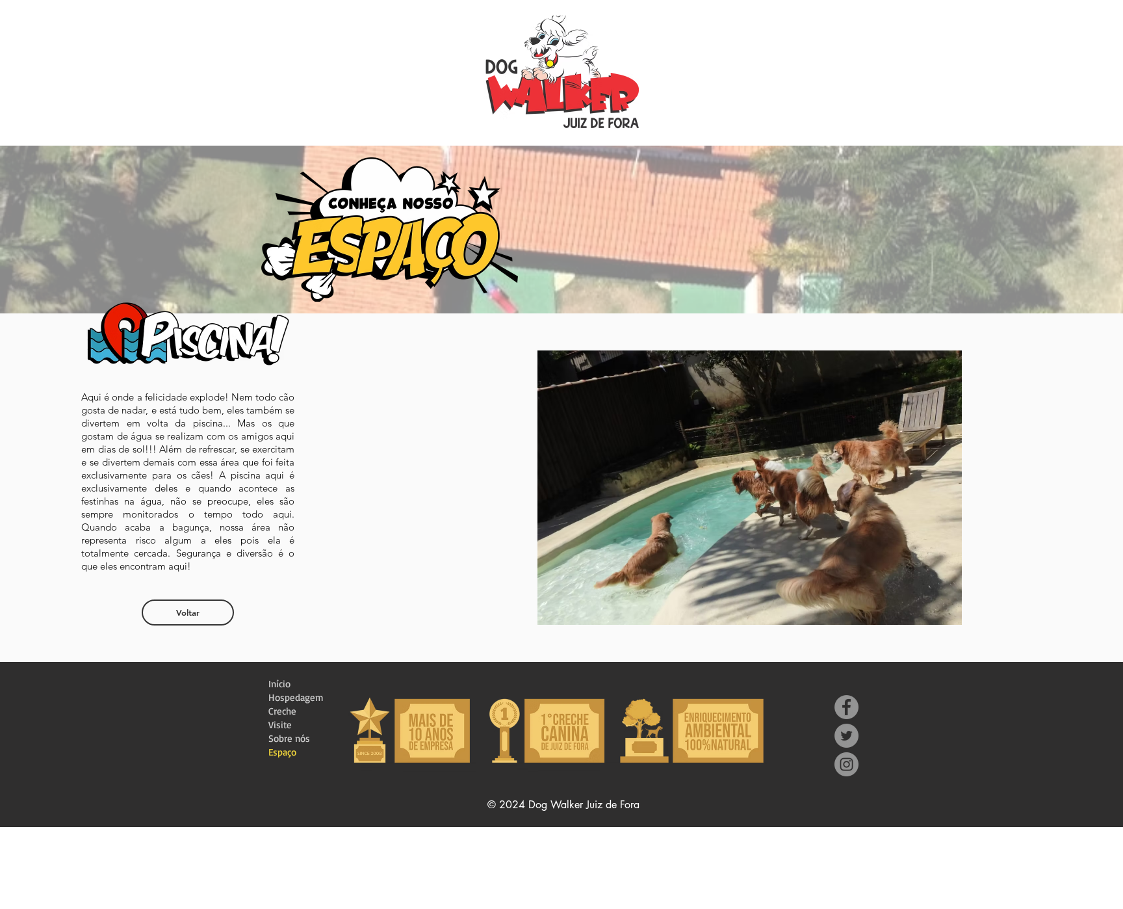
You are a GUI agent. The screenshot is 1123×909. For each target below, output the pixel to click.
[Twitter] (846, 736)
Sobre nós (289, 738)
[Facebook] (846, 707)
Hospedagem (296, 697)
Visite (280, 724)
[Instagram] (846, 764)
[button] (799, 487)
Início (279, 684)
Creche (282, 711)
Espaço (282, 752)
